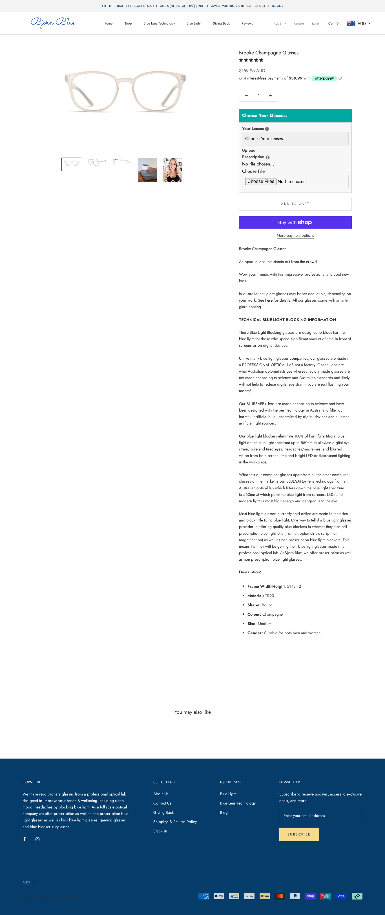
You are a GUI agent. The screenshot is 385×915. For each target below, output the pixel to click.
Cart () (334, 23)
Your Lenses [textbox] (260, 128)
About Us (161, 794)
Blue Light (194, 23)
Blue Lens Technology (159, 23)
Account (299, 23)
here (269, 300)
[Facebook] (24, 839)
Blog (224, 812)
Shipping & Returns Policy (175, 822)
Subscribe (299, 834)
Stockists (160, 831)
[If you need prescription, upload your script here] (267, 157)
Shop (128, 23)
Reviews (247, 23)
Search (315, 23)
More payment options (295, 235)
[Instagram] (37, 839)
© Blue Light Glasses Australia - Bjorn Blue (50, 897)
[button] (251, 60)
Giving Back (221, 23)
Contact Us (162, 803)
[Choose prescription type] (267, 129)
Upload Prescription (260, 153)
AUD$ (277, 23)
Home (108, 23)
